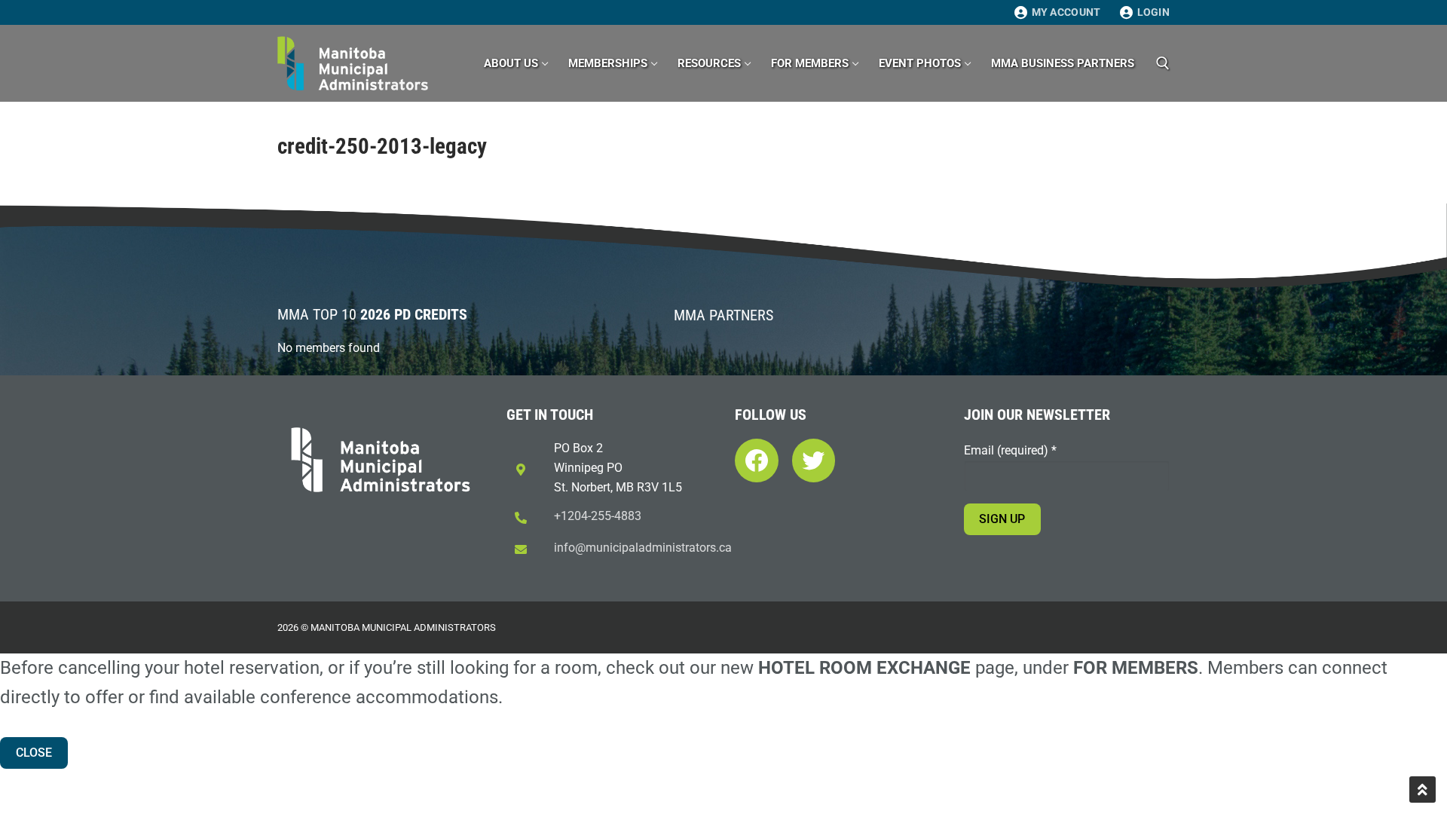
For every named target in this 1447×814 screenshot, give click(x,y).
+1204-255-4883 (597, 516)
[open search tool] (1163, 63)
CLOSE (34, 752)
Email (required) (1010, 450)
